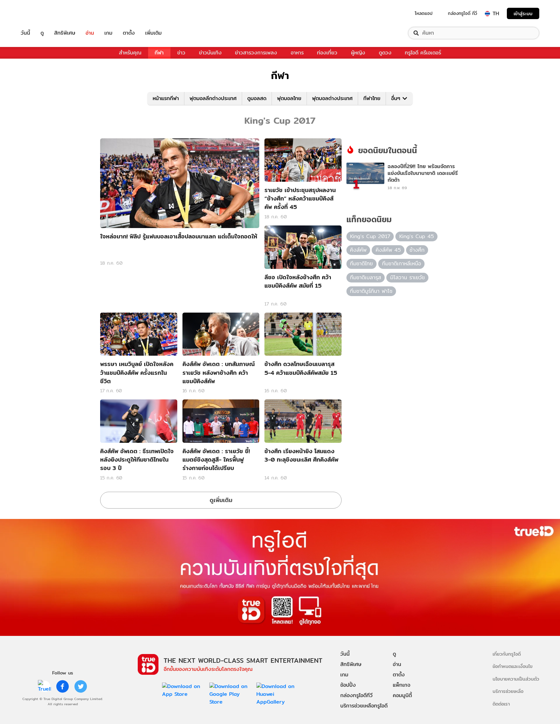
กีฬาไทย (371, 98)
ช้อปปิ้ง (348, 685)
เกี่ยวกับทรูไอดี (507, 654)
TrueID (40, 13)
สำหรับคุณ (130, 53)
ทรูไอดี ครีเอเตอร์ (423, 53)
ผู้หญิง (358, 53)
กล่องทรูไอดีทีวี (356, 695)
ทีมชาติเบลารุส (365, 277)
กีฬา (159, 53)
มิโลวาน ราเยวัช (407, 277)
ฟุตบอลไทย (289, 98)
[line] (44, 686)
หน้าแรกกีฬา (166, 98)
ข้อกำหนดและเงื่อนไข (512, 666)
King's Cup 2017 (370, 236)
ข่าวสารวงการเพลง (256, 53)
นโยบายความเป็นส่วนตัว (516, 679)
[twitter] (80, 686)
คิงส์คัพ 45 (388, 250)
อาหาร (297, 53)
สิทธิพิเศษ (64, 33)
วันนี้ (25, 33)
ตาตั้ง (129, 33)
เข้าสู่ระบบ (523, 13)
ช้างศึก (417, 250)
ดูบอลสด (256, 98)
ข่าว (181, 53)
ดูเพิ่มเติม (221, 500)
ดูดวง (385, 53)
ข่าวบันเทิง (210, 53)
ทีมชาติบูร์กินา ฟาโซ (371, 291)
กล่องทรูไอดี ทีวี (462, 13)
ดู (42, 33)
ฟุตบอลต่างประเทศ (332, 98)
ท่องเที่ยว (327, 53)
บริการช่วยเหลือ (508, 691)
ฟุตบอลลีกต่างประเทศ (213, 98)
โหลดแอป (424, 13)
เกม (108, 33)
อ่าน (90, 33)
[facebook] (62, 686)
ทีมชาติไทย (361, 263)
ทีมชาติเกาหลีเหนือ (401, 263)
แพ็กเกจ (401, 685)
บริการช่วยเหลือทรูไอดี (364, 706)
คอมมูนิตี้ (402, 695)
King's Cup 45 (416, 236)
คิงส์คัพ (358, 250)
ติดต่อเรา (501, 703)
